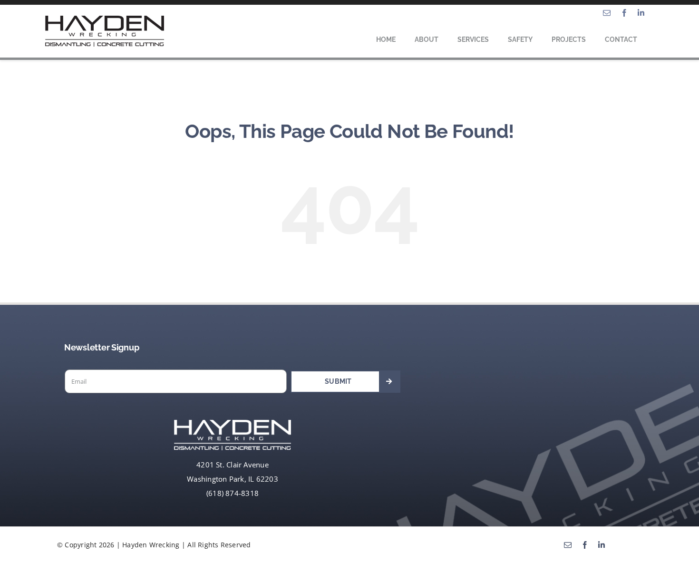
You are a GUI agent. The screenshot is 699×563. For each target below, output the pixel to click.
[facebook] (624, 13)
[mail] (607, 13)
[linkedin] (641, 13)
